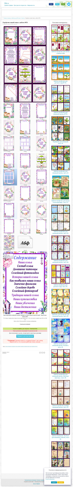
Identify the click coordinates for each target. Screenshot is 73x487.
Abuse (34, 483)
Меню (57, 4)
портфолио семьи (15, 346)
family (36, 346)
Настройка (61, 482)
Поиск (51, 4)
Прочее (15, 24)
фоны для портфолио (31, 346)
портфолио (9, 346)
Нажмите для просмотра (25, 336)
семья (7, 346)
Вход (63, 4)
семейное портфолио (24, 346)
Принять (54, 482)
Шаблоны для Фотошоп (8, 24)
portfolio (19, 346)
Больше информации (50, 479)
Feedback (38, 483)
